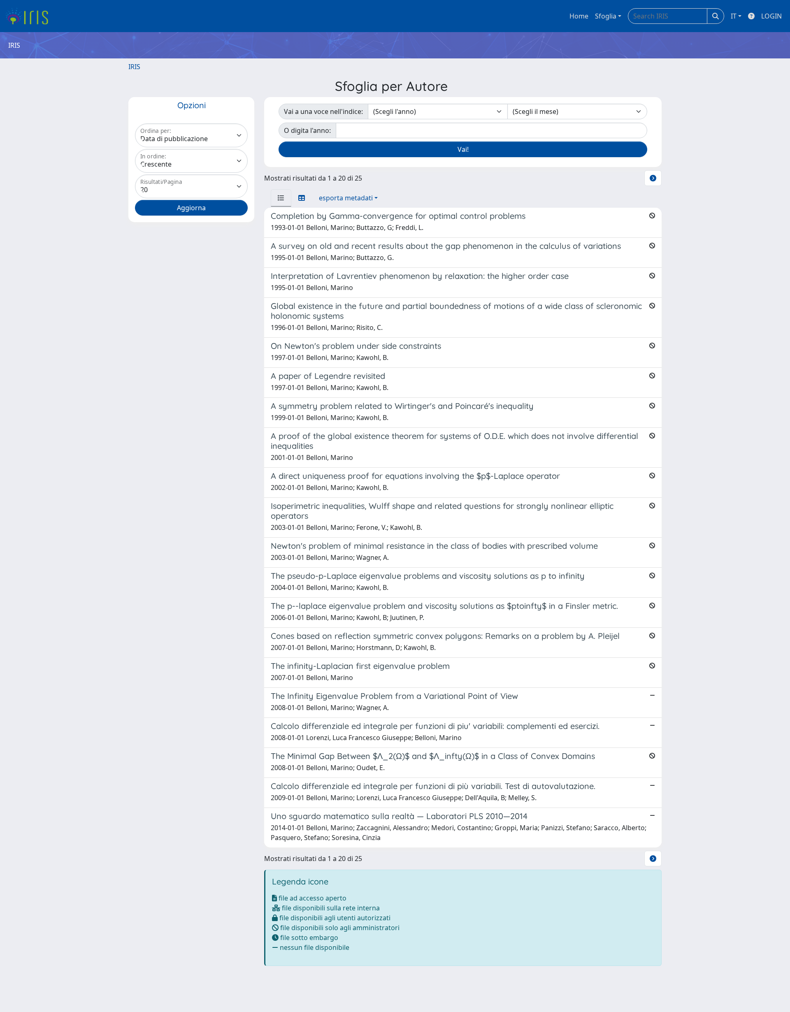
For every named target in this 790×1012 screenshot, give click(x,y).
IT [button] (734, 16)
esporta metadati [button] (346, 197)
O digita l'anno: (307, 130)
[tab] (281, 198)
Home (578, 16)
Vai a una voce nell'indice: (323, 111)
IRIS (134, 66)
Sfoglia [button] (605, 16)
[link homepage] (30, 16)
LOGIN (771, 16)
